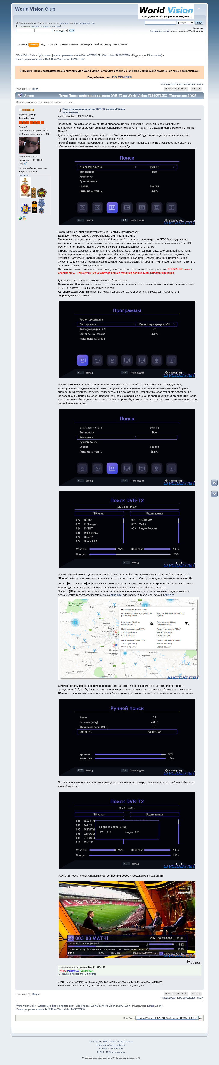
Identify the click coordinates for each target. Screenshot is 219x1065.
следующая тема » (193, 84)
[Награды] (24, 219)
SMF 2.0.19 (95, 1041)
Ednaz (150, 55)
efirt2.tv (169, 595)
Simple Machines (124, 1041)
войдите (64, 23)
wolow (158, 55)
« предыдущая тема (171, 84)
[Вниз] (214, 493)
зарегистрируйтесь (84, 23)
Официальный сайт (159, 31)
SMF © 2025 (109, 1041)
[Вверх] (214, 482)
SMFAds (103, 1048)
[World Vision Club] (20, 219)
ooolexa (28, 110)
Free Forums (117, 1048)
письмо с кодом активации (45, 26)
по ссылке (122, 77)
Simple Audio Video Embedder (111, 1045)
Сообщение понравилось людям (77, 973)
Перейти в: (129, 1018)
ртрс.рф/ (116, 595)
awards (24, 175)
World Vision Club (35, 9)
